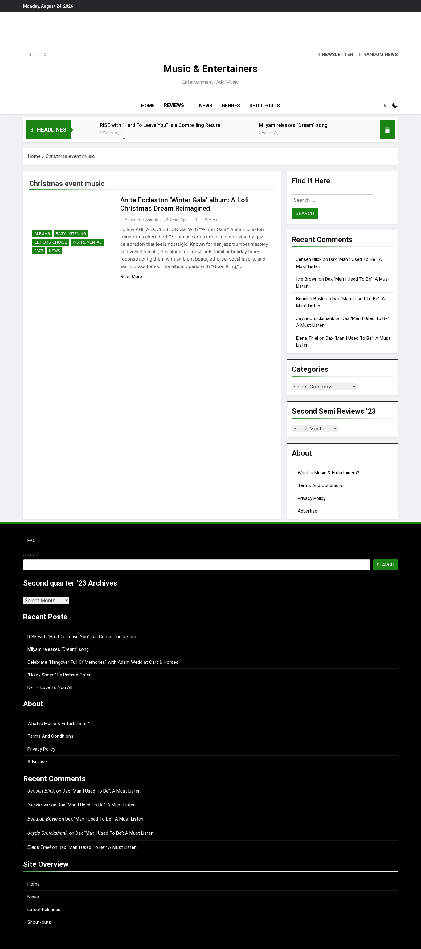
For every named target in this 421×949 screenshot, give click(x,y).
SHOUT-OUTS (264, 105)
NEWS (205, 105)
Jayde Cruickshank (315, 318)
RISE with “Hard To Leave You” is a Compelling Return (160, 125)
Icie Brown (306, 279)
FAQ (31, 540)
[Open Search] (385, 105)
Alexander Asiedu (141, 219)
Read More (131, 276)
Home (34, 156)
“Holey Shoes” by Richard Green (59, 675)
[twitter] (36, 55)
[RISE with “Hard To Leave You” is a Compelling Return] (82, 133)
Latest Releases (43, 909)
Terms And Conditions (321, 485)
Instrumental (87, 242)
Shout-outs (39, 922)
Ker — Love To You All (49, 687)
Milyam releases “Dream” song (293, 125)
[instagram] (30, 55)
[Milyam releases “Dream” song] (241, 133)
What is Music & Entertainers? (328, 473)
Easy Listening (71, 234)
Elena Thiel (307, 338)
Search (30, 555)
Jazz (39, 251)
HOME (148, 105)
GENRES (231, 105)
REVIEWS (174, 105)
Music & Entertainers (210, 69)
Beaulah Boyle (310, 299)
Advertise (307, 511)
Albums (42, 234)
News (54, 251)
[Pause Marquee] (387, 129)
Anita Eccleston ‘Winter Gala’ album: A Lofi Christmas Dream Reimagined (184, 204)
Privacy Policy (311, 498)
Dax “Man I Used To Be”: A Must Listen (102, 791)
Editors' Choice (51, 242)
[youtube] (45, 55)
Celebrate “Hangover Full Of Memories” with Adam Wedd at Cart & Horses (102, 662)
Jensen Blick (308, 259)
